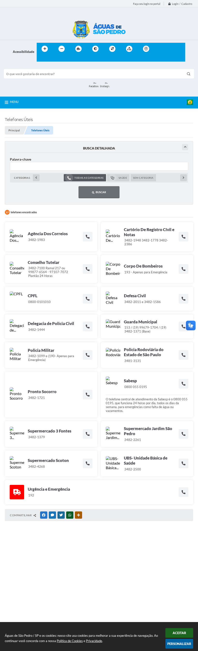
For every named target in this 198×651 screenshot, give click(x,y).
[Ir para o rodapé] (52, 59)
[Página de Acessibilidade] (146, 49)
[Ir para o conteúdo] (160, 49)
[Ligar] (87, 236)
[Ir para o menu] (170, 49)
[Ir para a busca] (41, 59)
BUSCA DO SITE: (18, 66)
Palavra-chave (20, 159)
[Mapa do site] (129, 49)
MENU (14, 101)
